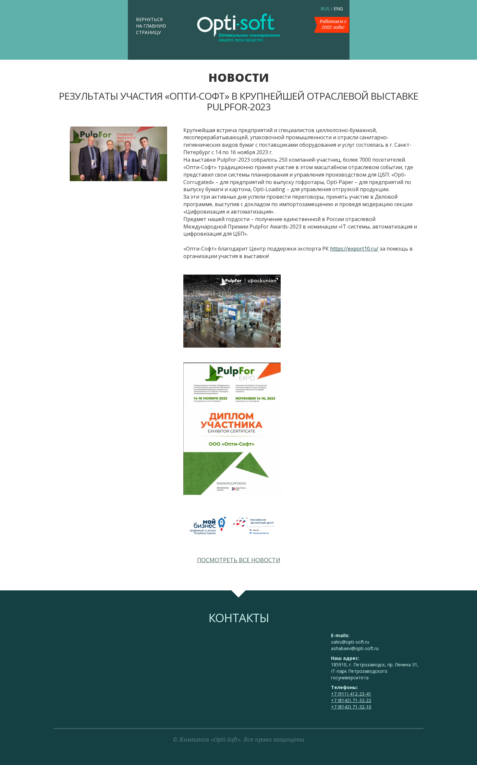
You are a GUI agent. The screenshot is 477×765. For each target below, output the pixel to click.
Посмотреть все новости (238, 560)
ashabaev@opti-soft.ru (355, 648)
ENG (338, 9)
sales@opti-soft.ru (350, 642)
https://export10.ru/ (354, 248)
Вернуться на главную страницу (151, 25)
